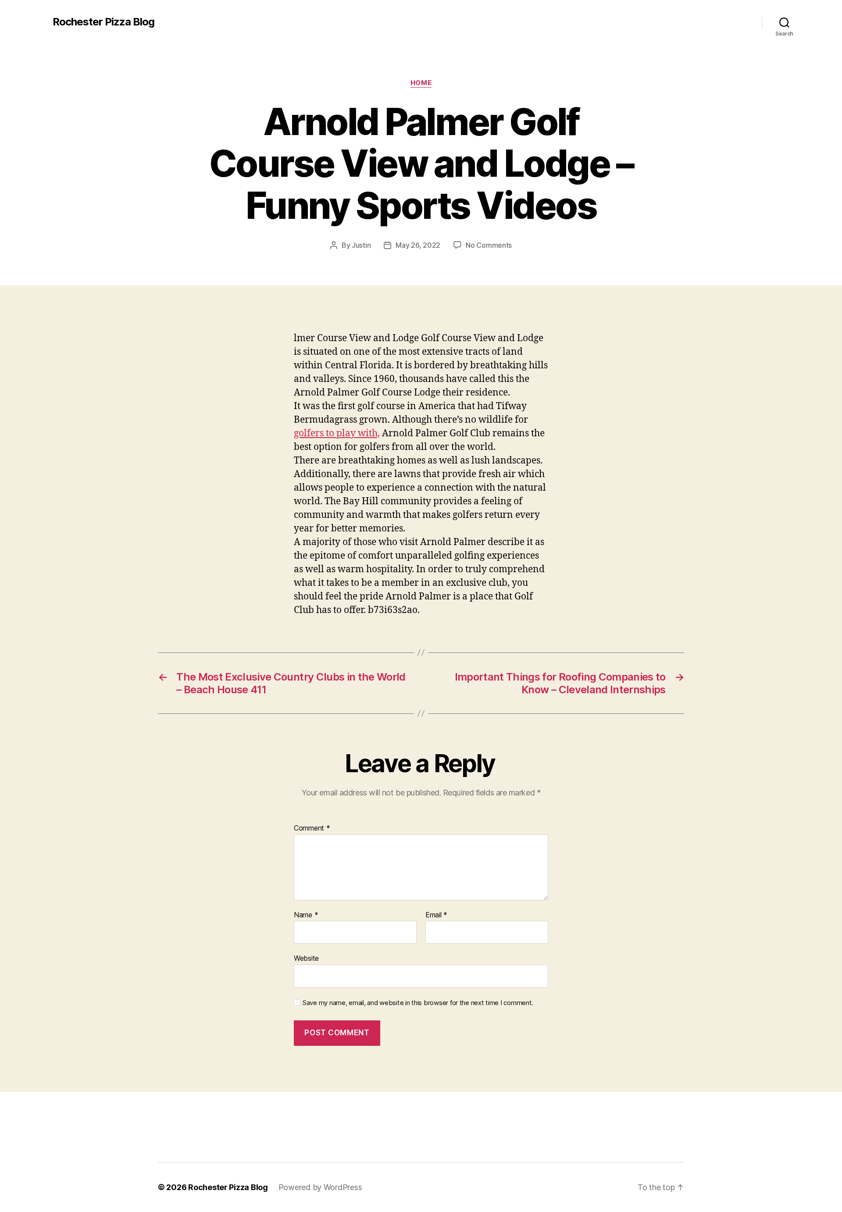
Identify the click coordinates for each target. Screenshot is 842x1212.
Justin (361, 245)
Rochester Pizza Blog (103, 22)
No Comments (489, 245)
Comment (312, 828)
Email (436, 915)
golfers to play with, (337, 433)
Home (421, 83)
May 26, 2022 (418, 245)
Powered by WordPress (320, 1187)
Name (306, 915)
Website (306, 958)
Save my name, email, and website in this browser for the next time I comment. (418, 1003)
